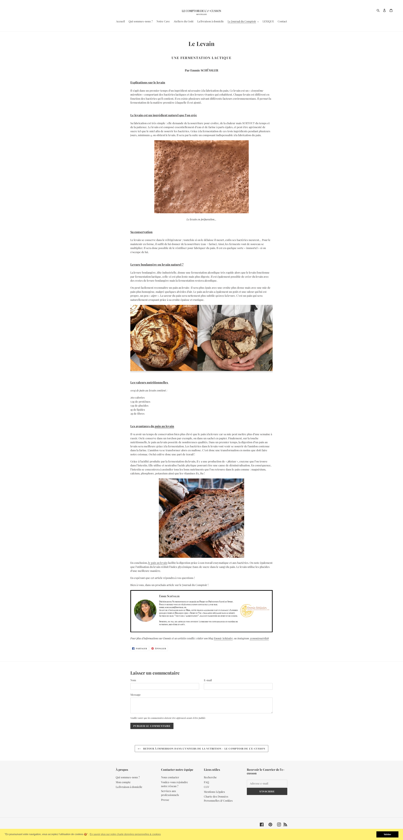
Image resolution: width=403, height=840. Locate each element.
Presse (165, 799)
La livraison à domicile (129, 787)
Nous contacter (170, 777)
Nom (133, 680)
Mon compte (123, 782)
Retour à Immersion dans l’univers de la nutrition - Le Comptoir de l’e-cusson (203, 748)
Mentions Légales (214, 791)
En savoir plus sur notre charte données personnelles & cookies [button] (125, 834)
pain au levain (164, 426)
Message (135, 694)
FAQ (206, 782)
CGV (206, 787)
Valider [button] (387, 834)
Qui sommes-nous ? (128, 777)
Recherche (210, 777)
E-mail (208, 680)
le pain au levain (157, 562)
